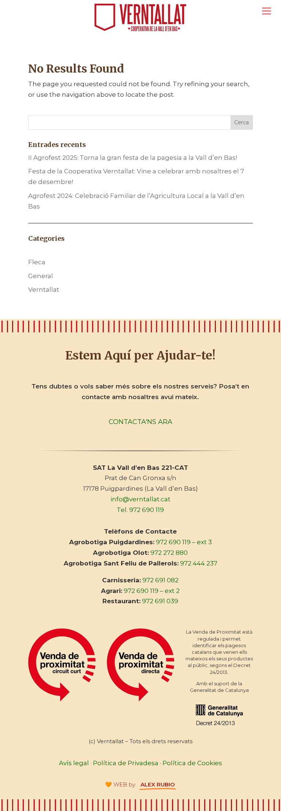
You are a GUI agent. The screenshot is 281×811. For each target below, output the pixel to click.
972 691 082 (160, 580)
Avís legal (74, 763)
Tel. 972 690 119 (140, 509)
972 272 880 (169, 552)
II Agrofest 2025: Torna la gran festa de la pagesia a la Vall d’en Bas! (132, 157)
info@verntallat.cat (140, 499)
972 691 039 (160, 601)
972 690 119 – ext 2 (152, 590)
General (40, 276)
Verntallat (43, 289)
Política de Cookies (192, 763)
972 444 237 (198, 563)
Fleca (36, 262)
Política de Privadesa (125, 763)
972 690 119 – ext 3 (184, 542)
